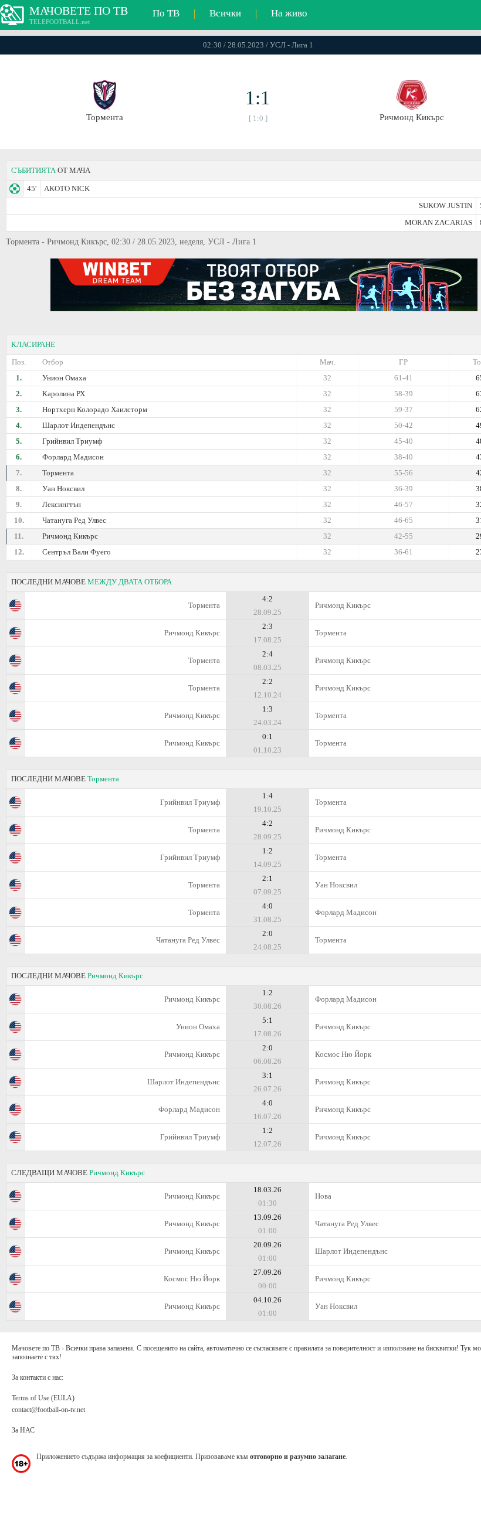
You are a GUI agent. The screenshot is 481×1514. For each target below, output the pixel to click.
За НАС (23, 1430)
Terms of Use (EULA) (43, 1398)
